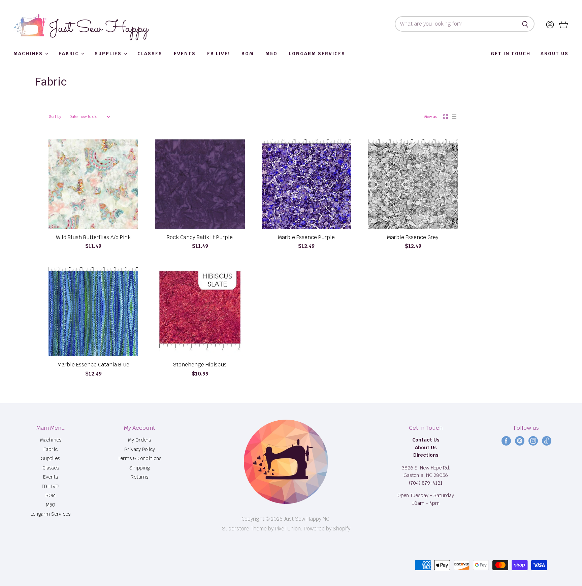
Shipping (139, 468)
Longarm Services (317, 54)
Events (185, 54)
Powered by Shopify (327, 528)
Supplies (109, 54)
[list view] (454, 116)
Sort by (55, 117)
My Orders (139, 440)
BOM (247, 54)
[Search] (526, 24)
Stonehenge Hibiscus (200, 364)
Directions (426, 455)
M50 (271, 54)
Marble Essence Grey (413, 237)
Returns (139, 477)
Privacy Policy (139, 449)
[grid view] (445, 116)
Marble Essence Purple (306, 237)
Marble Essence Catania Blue (93, 364)
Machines (28, 54)
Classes (149, 54)
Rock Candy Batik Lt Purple (200, 237)
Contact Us (426, 440)
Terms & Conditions (139, 458)
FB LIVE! (218, 54)
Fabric (69, 54)
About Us (555, 54)
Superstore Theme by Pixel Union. (262, 528)
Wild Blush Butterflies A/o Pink (93, 237)
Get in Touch (510, 54)
